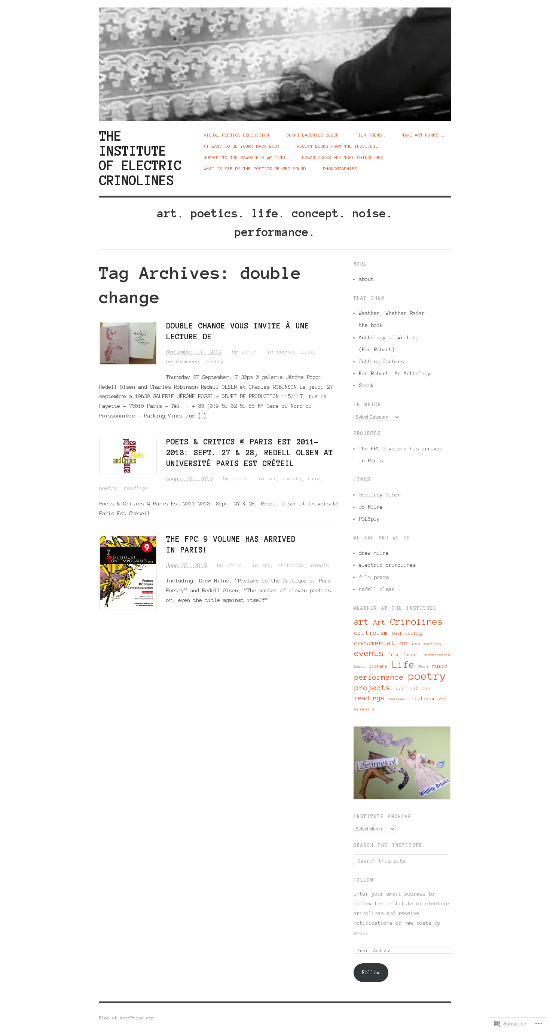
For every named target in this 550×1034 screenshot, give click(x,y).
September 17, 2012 (193, 352)
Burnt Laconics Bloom (313, 134)
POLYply (369, 519)
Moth (423, 666)
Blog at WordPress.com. (128, 1017)
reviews (396, 699)
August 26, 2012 (189, 478)
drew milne (374, 553)
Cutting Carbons (381, 361)
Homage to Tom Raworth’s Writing (244, 157)
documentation (381, 643)
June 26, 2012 (186, 565)
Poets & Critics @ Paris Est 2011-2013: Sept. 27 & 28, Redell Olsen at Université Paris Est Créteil (249, 453)
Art (379, 622)
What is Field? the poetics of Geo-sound (255, 168)
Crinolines (416, 622)
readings (136, 488)
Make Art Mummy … (423, 134)
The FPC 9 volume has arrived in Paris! (401, 455)
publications (413, 688)
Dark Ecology (408, 633)
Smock (366, 385)
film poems (374, 577)
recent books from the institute (337, 146)
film (393, 654)
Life (308, 352)
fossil (411, 654)
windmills (364, 709)
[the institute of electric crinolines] (275, 60)
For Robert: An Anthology (395, 373)
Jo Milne (371, 507)
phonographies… (341, 168)
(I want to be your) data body (242, 146)
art (272, 478)
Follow (364, 880)
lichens (378, 666)
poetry (215, 361)
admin (249, 352)
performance (182, 361)
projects (372, 687)
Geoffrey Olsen (380, 495)
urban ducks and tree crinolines (343, 157)
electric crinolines (387, 565)
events (286, 352)
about (366, 279)
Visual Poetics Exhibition (236, 134)
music (440, 666)
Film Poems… (370, 134)
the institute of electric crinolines (140, 158)
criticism (291, 565)
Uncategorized (428, 698)
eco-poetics (426, 643)
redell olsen (377, 589)
